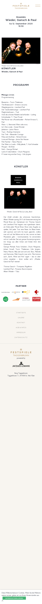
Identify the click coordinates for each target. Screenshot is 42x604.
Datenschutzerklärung (14, 598)
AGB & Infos (21, 327)
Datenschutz (21, 337)
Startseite (21, 313)
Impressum (21, 332)
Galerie (21, 318)
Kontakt (21, 323)
